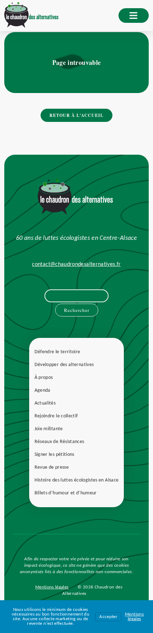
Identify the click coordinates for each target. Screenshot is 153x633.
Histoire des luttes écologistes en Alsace (77, 480)
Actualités (45, 403)
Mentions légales (52, 587)
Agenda (43, 390)
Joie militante (49, 429)
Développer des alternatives (64, 364)
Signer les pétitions (54, 454)
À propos (44, 377)
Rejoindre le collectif (56, 416)
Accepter (108, 616)
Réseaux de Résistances (59, 441)
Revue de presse (52, 467)
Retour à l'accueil (76, 115)
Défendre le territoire (57, 352)
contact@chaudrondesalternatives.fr (76, 264)
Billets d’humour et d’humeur (66, 493)
